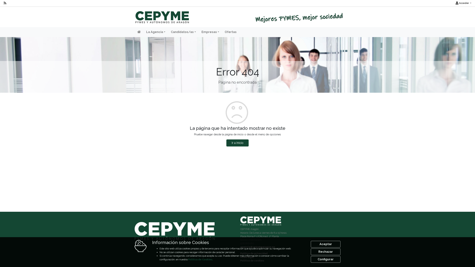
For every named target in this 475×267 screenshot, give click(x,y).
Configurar (326, 259)
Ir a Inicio (237, 143)
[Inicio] (162, 15)
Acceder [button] (464, 3)
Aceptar (326, 244)
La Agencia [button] (154, 32)
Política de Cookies (200, 259)
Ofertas (231, 32)
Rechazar (325, 251)
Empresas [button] (209, 32)
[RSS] (5, 3)
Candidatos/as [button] (182, 32)
